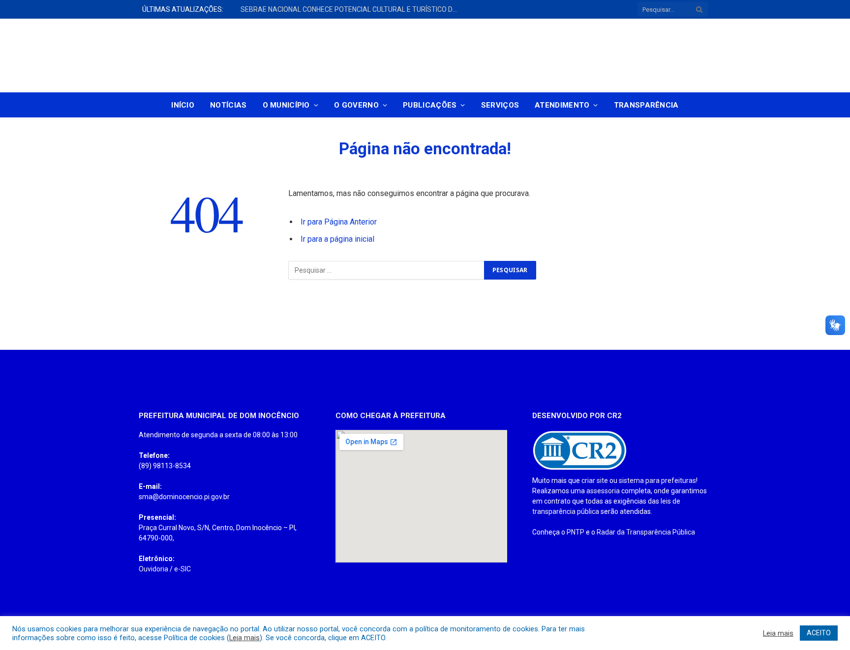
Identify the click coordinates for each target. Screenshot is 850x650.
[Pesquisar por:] (386, 270)
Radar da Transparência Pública (646, 532)
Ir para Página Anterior (339, 221)
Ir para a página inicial (337, 239)
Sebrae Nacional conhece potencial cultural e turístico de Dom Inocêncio (351, 9)
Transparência (646, 105)
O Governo (356, 105)
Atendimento (562, 105)
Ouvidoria (153, 569)
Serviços (500, 105)
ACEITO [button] (819, 633)
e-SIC (182, 569)
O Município (286, 105)
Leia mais (244, 637)
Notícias (228, 105)
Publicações (429, 105)
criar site (594, 480)
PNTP (575, 532)
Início (182, 105)
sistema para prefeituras (657, 480)
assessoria (603, 491)
